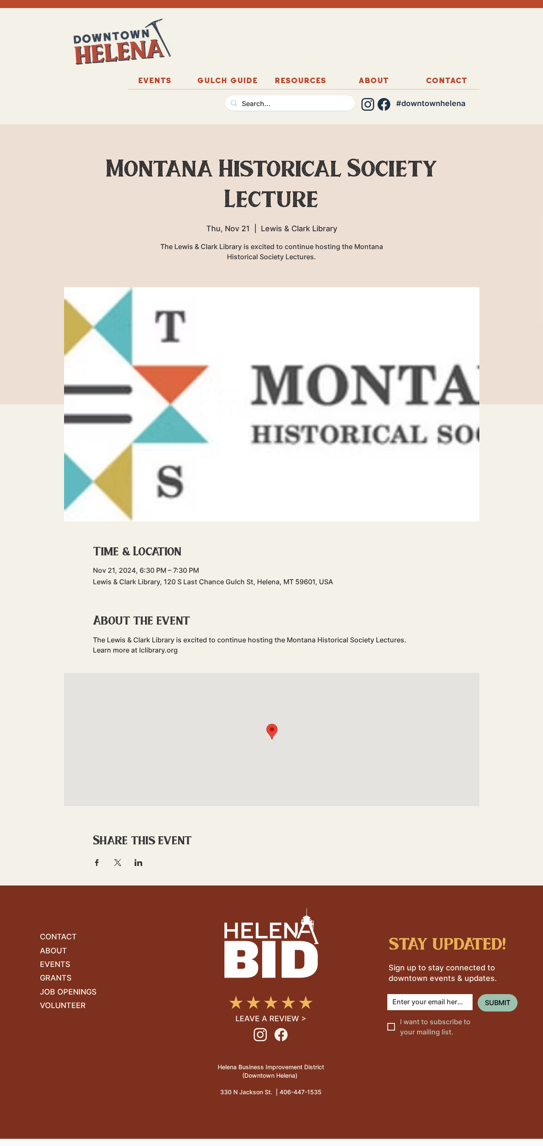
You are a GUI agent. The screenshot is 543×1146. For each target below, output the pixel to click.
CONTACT (58, 936)
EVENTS (55, 964)
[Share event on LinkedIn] (138, 862)
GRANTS (56, 977)
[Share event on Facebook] (97, 862)
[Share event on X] (118, 862)
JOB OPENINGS (68, 991)
